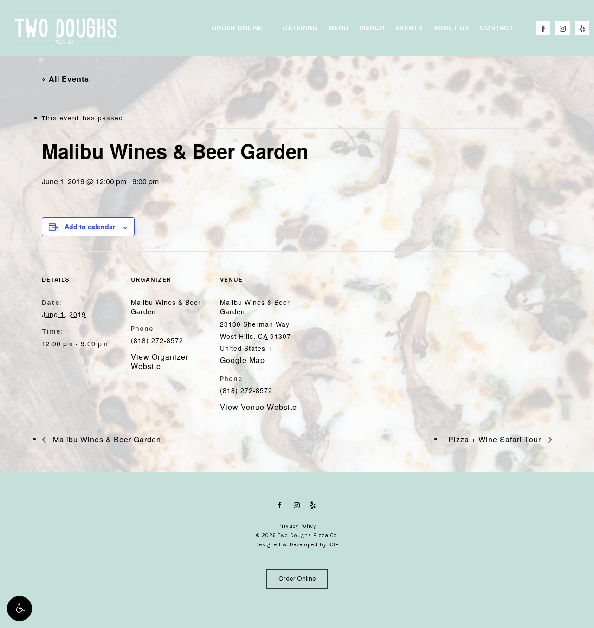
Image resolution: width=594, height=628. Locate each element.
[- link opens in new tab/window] (281, 505)
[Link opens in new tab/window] (297, 505)
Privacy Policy (297, 526)
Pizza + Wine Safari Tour (495, 439)
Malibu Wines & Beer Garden (106, 439)
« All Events (65, 78)
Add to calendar (90, 226)
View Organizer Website (159, 361)
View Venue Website (258, 406)
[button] (19, 608)
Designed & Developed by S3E (297, 545)
